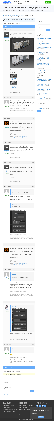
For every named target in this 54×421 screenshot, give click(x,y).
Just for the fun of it (41, 43)
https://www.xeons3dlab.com (19, 137)
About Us (19, 3)
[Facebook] (40, 406)
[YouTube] (43, 406)
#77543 (33, 29)
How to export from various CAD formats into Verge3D (43, 51)
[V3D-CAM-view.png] (13, 76)
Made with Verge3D (26, 1)
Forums (7, 15)
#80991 (33, 301)
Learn (31, 1)
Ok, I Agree (41, 416)
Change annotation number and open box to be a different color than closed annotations (43, 64)
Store (14, 3)
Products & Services (17, 1)
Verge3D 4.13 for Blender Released (26, 407)
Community (37, 1)
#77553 (33, 118)
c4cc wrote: (14, 348)
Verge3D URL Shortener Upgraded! (44, 38)
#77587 (33, 162)
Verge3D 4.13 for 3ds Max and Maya (26, 405)
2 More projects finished (42, 47)
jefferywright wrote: (15, 190)
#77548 (33, 97)
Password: (6, 382)
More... (38, 111)
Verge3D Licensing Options (8, 405)
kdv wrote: (14, 306)
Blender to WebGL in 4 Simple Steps (10, 409)
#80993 (33, 344)
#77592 (33, 269)
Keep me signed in (8, 388)
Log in (4, 394)
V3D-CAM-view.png (14, 79)
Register (7, 394)
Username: (6, 378)
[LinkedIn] (45, 406)
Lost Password (41, 31)
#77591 (33, 244)
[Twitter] (37, 406)
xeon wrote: (14, 274)
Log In (32, 391)
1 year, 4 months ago (30, 19)
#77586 (33, 142)
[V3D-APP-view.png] (13, 83)
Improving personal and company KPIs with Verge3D (43, 58)
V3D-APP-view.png (14, 87)
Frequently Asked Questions (8, 407)
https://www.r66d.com (23, 136)
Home (4, 15)
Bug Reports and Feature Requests (17, 15)
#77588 (33, 186)
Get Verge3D (48, 2)
